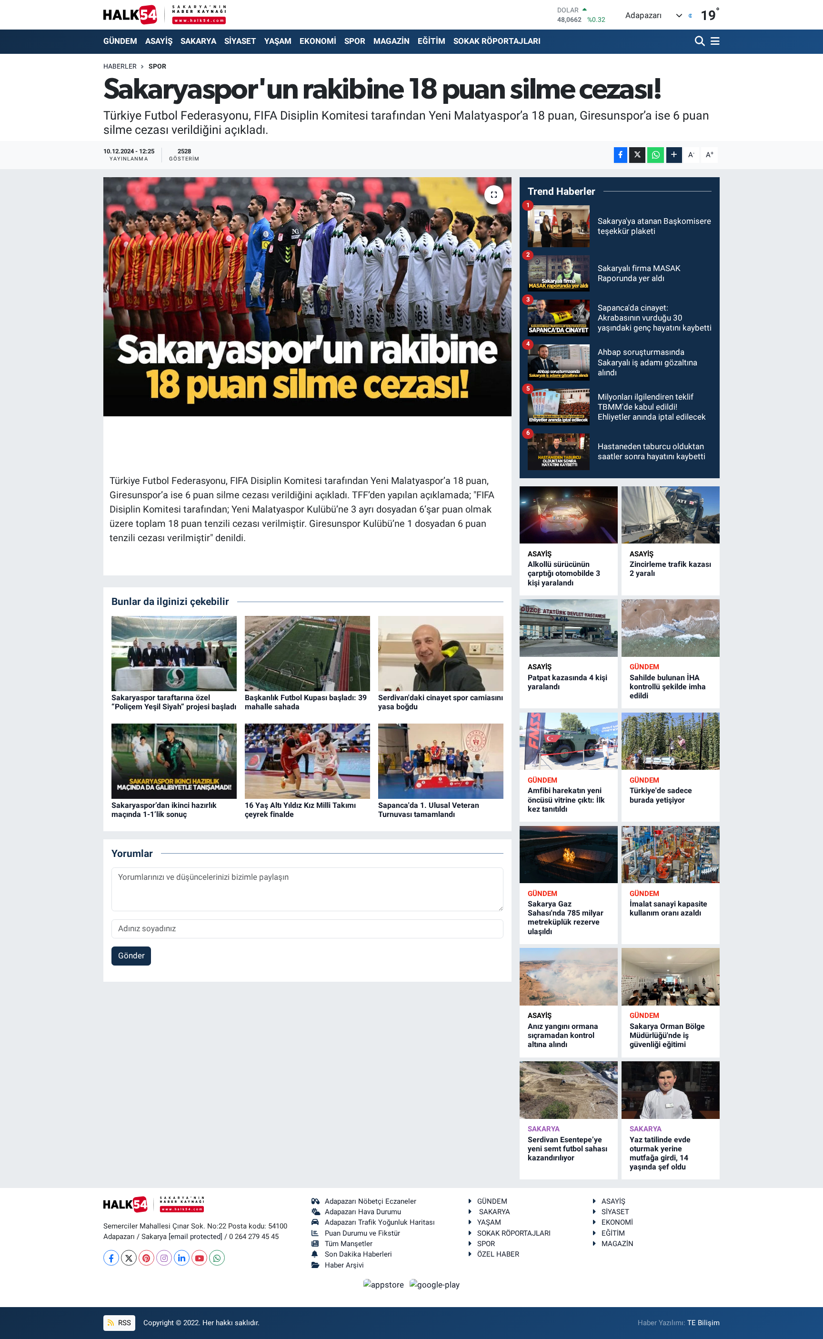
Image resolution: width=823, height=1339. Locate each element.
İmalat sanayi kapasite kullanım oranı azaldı (668, 908)
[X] (129, 1258)
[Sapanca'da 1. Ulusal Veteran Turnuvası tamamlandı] (440, 760)
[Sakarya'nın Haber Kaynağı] (164, 14)
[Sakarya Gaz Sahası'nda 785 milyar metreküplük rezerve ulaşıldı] (569, 855)
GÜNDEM (120, 41)
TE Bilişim (703, 1323)
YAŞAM (277, 41)
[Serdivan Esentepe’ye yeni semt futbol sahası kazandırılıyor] (569, 1090)
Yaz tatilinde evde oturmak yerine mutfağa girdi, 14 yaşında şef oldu (660, 1153)
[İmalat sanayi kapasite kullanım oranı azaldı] (671, 855)
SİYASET (240, 41)
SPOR (354, 41)
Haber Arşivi (344, 1265)
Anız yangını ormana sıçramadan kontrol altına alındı (563, 1035)
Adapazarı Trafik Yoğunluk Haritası (380, 1222)
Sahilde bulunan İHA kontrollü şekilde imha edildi (668, 686)
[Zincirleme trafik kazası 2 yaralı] (671, 515)
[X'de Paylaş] (637, 155)
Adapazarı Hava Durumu (363, 1212)
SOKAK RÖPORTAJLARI (497, 41)
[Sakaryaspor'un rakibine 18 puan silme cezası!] (307, 296)
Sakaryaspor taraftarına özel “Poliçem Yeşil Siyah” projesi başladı (173, 702)
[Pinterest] (146, 1258)
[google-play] (435, 1284)
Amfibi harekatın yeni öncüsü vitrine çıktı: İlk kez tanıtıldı (566, 799)
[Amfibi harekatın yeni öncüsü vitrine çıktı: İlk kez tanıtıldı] (569, 741)
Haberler (120, 66)
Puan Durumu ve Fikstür (362, 1233)
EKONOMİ (318, 41)
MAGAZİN (391, 41)
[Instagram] (164, 1258)
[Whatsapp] (217, 1258)
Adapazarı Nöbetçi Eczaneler (370, 1201)
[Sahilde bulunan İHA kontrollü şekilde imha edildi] (671, 628)
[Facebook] (111, 1258)
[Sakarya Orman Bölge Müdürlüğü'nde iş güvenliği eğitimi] (671, 977)
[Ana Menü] (713, 41)
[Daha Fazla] (674, 155)
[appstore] (384, 1284)
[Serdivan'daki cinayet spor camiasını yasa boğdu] (440, 652)
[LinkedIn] (182, 1258)
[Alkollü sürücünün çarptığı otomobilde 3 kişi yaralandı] (569, 515)
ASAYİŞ (158, 41)
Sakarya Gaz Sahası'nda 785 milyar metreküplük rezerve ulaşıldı (565, 917)
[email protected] (195, 1236)
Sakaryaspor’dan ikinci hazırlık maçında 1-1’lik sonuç (164, 810)
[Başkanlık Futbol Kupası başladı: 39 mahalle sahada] (307, 652)
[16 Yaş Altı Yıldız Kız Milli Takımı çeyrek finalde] (307, 760)
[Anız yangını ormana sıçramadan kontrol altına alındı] (569, 977)
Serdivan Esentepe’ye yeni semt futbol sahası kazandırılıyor (567, 1148)
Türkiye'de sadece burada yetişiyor (661, 795)
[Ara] (701, 41)
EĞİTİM (431, 41)
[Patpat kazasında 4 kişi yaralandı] (569, 628)
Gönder (131, 955)
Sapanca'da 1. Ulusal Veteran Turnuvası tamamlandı (428, 810)
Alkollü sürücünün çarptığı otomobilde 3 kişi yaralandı (564, 573)
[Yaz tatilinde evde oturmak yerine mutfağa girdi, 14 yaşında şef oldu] (671, 1090)
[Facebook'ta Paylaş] (620, 155)
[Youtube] (199, 1258)
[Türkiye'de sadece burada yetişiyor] (671, 741)
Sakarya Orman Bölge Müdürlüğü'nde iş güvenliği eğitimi (667, 1035)
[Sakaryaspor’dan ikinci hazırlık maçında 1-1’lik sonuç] (174, 760)
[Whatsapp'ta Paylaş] (655, 155)
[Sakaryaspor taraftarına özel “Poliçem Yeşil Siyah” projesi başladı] (174, 652)
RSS (123, 1323)
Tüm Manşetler (348, 1243)
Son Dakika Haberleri (358, 1254)
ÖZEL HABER (498, 1254)
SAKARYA (198, 41)
